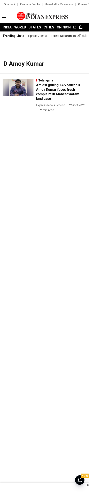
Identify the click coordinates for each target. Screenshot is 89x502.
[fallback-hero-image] (19, 95)
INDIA (7, 27)
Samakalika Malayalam (59, 4)
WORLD (20, 27)
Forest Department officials (69, 36)
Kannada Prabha (30, 4)
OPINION (64, 27)
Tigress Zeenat (37, 36)
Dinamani (9, 4)
